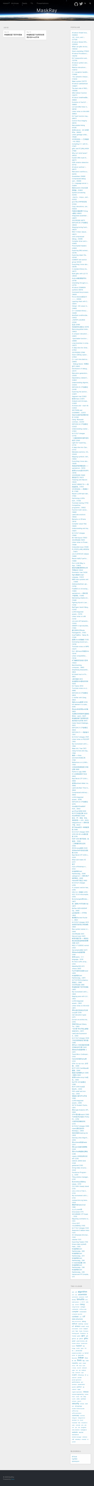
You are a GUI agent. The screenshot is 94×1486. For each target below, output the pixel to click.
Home (5, 3)
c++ (83, 1302)
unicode (78, 1425)
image (73, 1348)
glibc (86, 1338)
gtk (86, 1341)
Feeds (24, 3)
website (75, 1432)
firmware (85, 1331)
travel (81, 1420)
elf (73, 1326)
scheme (74, 1401)
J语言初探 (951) (77, 679)
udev (73, 1425)
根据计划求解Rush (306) (80, 1073)
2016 (6, 28)
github (81, 1338)
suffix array (75, 1411)
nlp (79, 1370)
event (80, 1328)
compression (82, 1311)
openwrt (74, 1377)
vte (79, 1427)
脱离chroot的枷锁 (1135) (80, 639)
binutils (80, 1299)
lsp (84, 1360)
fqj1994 (74, 1459)
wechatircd (75, 1434)
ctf (84, 1316)
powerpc (74, 1384)
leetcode (81, 1355)
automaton (75, 1297)
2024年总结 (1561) (78, 540)
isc (72, 1350)
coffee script (82, 1309)
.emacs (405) (76, 968)
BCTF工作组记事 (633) (79, 813)
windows (84, 1437)
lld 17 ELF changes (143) (80, 1228)
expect (85, 1328)
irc (85, 1348)
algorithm (82, 1292)
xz (87, 1439)
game (78, 1336)
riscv (73, 1396)
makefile (75, 1363)
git (77, 1338)
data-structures (76, 1321)
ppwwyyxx (75, 1461)
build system (75, 1302)
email (83, 1326)
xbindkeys (78, 1439)
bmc (86, 1299)
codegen (82, 1307)
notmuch (77, 1372)
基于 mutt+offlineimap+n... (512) (79, 866)
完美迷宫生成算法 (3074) (80, 327)
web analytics (76, 1429)
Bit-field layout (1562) (79, 538)
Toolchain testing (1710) (80, 503)
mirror (73, 1365)
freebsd (74, 1336)
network (84, 1368)
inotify (78, 1348)
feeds (80, 1331)
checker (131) (76, 1239)
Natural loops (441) (78, 936)
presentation (81, 1384)
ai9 (76, 1292)
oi (85, 1375)
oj (87, 1375)
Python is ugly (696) (79, 772)
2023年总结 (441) (78, 934)
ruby (84, 1396)
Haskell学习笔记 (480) (79, 880)
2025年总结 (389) (78, 985)
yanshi (74, 1441)
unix (82, 1425)
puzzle (74, 1387)
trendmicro (84, 1422)
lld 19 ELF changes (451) (80, 922)
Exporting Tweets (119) (80, 1242)
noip (73, 1372)
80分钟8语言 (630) (78, 816)
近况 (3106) (76, 324)
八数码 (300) (76, 1075)
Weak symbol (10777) (79, 81)
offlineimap (81, 1375)
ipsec (82, 1348)
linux (86, 1358)
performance (76, 1382)
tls (78, 1420)
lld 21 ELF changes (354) (80, 1038)
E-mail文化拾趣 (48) (79, 1263)
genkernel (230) (77, 1165)
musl (80, 1365)
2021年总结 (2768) (78, 352)
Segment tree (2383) (79, 396)
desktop (80, 1324)
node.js (84, 1370)
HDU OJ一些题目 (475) (80, 892)
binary (74, 1299)
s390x (78, 1399)
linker (81, 1357)
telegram (74, 1418)
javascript (79, 1350)
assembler (82, 1294)
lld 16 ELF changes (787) (80, 737)
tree (79, 1422)
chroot (77, 1304)
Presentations (42, 3)
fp (87, 1333)
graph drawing (80, 1341)
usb (85, 1425)
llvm (79, 1360)
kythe (73, 1355)
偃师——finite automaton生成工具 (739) (78, 758)
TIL (32, 3)
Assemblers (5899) (78, 176)
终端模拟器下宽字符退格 (13, 35)
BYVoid (74, 1456)
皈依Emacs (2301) (78, 399)
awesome (81, 1297)
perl (82, 1382)
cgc (73, 1304)
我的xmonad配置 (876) (80, 702)
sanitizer (83, 1399)
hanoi (73, 1346)
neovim (79, 1368)
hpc (84, 1346)
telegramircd (81, 1418)
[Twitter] (80, 3)
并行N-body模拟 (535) (80, 848)
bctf (86, 1297)
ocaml (74, 1375)
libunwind (74, 1358)
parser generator (76, 1379)
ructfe (73, 1399)
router (77, 1396)
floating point (75, 1333)
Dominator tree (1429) (79, 572)
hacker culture (76, 1343)
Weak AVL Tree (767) (79, 748)
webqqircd (84, 1430)
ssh (73, 1406)
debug (84, 1321)
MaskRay (47, 10)
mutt (84, 1365)
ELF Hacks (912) (77, 686)
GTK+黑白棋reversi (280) (80, 1114)
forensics (83, 1333)
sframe (82, 1404)
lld (72, 1360)
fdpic (76, 1331)
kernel (86, 1353)
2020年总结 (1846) (78, 475)
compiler (75, 1311)
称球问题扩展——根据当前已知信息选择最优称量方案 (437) (80, 941)
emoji (87, 1326)
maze (84, 1363)
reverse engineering (78, 1394)
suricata (82, 1415)
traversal (74, 1422)
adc (73, 1292)
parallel (80, 1377)
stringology (78, 1406)
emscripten (75, 1328)
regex (79, 1389)
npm (82, 1372)
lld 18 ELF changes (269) (80, 1126)
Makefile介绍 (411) (78, 966)
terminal (74, 1420)
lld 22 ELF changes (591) (80, 832)
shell (86, 1404)
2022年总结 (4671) (78, 220)
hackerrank (84, 1343)
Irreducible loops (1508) (80, 547)
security (75, 1403)
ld (76, 1355)
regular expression (77, 1392)
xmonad (84, 1439)
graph (74, 1341)
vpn (76, 1427)
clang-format (75, 1307)
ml (77, 1365)
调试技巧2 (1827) (78, 477)
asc (76, 1294)
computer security (77, 1314)
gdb (87, 1336)
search (79, 1401)
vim (73, 1427)
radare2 (74, 1389)
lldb (75, 1360)
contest (75, 1316)
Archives (15, 3)
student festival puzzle (78, 1408)
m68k (87, 1360)
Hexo (12, 1479)
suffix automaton (76, 1413)
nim (77, 1370)
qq (83, 1387)
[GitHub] (75, 3)
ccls (87, 1302)
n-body (74, 1368)
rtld (81, 1396)
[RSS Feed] (85, 3)
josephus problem (77, 1353)
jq (83, 1353)
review (86, 1394)
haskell (79, 1346)
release (85, 1392)
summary (75, 1415)
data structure (77, 1319)
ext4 (73, 1331)
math (80, 1363)
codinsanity (75, 1309)
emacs (77, 1326)
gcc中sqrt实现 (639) (79, 811)
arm (73, 1294)
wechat (81, 1432)
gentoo (74, 1338)
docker (86, 1324)
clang (82, 1304)
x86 (73, 1439)
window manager (76, 1437)
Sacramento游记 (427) (79, 950)
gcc (83, 1336)
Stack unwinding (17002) (80, 51)
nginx (73, 1370)
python (79, 1387)
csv (81, 1316)
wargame (83, 1427)
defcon (74, 1324)
